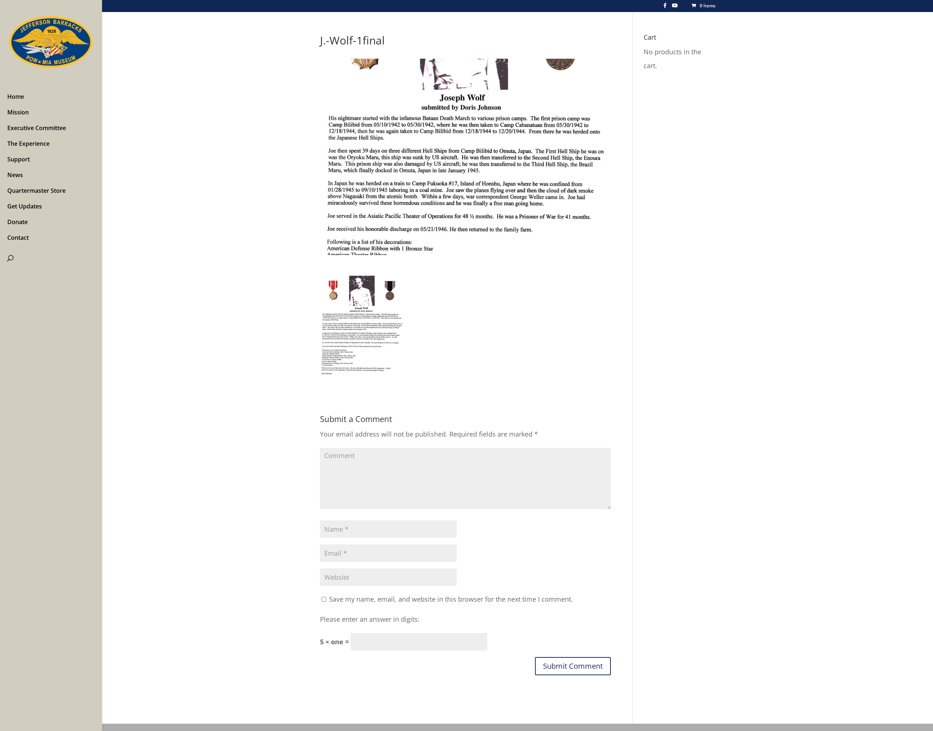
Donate (17, 222)
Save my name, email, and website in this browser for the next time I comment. (451, 599)
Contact (18, 238)
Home (15, 97)
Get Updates (24, 206)
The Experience (28, 144)
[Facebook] (665, 7)
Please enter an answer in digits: (369, 619)
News (15, 175)
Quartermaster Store (36, 191)
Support (18, 159)
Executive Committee (36, 128)
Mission (18, 112)
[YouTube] (675, 7)
